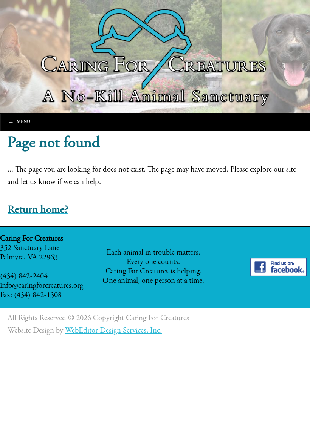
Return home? (38, 210)
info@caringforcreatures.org (41, 286)
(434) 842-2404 (24, 277)
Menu (23, 122)
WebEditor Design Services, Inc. (113, 331)
